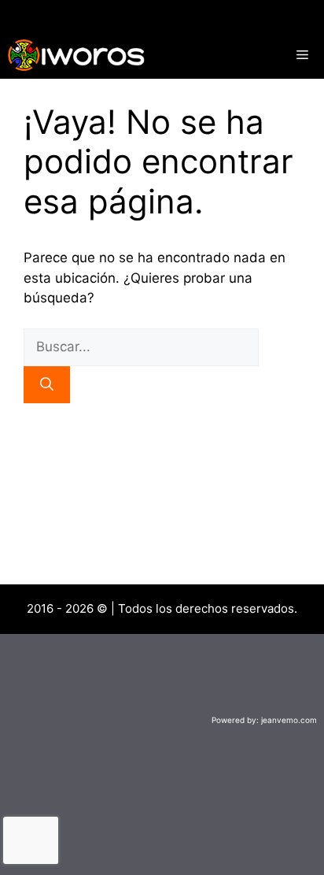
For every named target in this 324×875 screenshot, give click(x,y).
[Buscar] (47, 385)
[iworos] (76, 55)
